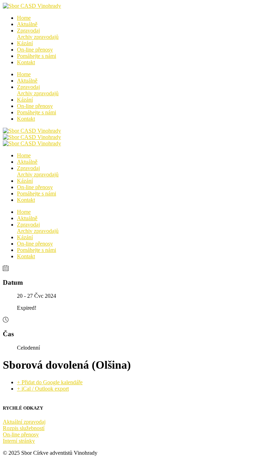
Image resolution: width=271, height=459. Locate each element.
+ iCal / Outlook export (43, 389)
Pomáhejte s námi (36, 56)
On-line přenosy (35, 50)
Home (24, 18)
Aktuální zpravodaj (24, 422)
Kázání (25, 43)
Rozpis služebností (23, 428)
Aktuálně (27, 24)
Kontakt (26, 62)
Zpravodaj (38, 34)
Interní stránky (19, 441)
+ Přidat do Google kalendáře (50, 382)
